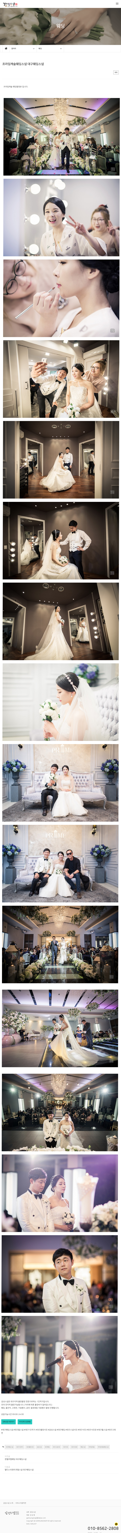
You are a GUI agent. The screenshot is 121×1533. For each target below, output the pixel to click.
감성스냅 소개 (8, 1503)
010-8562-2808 (103, 1528)
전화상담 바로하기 (8, 1422)
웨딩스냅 (83, 1447)
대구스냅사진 (56, 1447)
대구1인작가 (19, 1447)
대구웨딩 (47, 1447)
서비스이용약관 (20, 1503)
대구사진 (65, 1447)
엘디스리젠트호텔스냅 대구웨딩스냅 (19, 1470)
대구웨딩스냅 (9, 1447)
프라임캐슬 (92, 1447)
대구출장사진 (30, 1447)
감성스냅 (39, 1447)
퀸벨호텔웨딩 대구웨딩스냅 (15, 1459)
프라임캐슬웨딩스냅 (103, 1447)
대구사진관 (74, 1447)
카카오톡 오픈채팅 (25, 1422)
